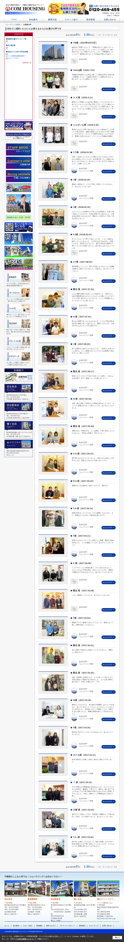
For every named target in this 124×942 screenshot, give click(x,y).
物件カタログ (51, 926)
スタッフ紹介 (27, 926)
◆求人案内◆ (10, 45)
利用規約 (82, 926)
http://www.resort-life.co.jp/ (106, 918)
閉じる (117, 938)
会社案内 (16, 926)
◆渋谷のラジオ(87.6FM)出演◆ (17, 52)
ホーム (6, 926)
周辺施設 (39, 926)
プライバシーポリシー (67, 926)
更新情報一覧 (27, 62)
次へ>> (110, 35)
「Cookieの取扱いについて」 (25, 939)
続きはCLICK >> (108, 62)
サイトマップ (93, 926)
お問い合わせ (107, 926)
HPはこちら (10, 455)
